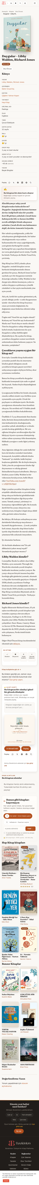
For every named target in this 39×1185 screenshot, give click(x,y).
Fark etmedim (27, 1115)
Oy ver (18, 1131)
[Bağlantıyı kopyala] (30, 182)
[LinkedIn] (22, 182)
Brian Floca (24, 1067)
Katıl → (30, 829)
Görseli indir (12, 749)
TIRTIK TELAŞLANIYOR (9, 1030)
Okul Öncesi (19, 11)
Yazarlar (13, 1161)
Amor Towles (6, 878)
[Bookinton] (3, 3)
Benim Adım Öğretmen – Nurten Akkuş (10, 956)
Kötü (14, 1120)
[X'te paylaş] (17, 754)
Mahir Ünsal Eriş (8, 89)
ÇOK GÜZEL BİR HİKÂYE (27, 995)
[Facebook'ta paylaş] (26, 754)
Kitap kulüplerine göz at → (11, 669)
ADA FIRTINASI (27, 1065)
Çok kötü (23, 1120)
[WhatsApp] (9, 182)
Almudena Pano (25, 999)
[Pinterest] (26, 182)
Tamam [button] (6, 1180)
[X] (13, 182)
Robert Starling (7, 1034)
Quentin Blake (7, 997)
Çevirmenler (13, 1165)
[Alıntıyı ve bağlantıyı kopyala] (31, 754)
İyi (17, 1115)
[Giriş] (25, 3)
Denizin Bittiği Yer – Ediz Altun (10, 918)
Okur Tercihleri (26, 1161)
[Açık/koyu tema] (16, 3)
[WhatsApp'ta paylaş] (13, 754)
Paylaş (26, 749)
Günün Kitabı (26, 1165)
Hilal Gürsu (24, 924)
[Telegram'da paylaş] (22, 754)
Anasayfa (5, 11)
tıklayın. (17, 644)
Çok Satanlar (26, 1157)
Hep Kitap (5, 102)
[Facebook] (18, 182)
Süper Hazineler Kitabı (9, 1066)
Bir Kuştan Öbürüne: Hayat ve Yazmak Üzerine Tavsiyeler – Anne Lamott (28, 877)
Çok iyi (9, 1115)
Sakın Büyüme (8, 994)
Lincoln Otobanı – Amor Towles (9, 874)
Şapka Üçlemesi (27, 1029)
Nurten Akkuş (7, 961)
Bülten (26, 1169)
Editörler (13, 1169)
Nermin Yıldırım (25, 959)
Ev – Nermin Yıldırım (25, 955)
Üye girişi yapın (16, 680)
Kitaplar (11, 11)
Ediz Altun (5, 922)
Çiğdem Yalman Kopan (10, 96)
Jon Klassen (24, 1032)
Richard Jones (18, 82)
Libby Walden (7, 82)
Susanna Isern (7, 1069)
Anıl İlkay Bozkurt (26, 884)
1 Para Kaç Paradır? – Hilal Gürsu (27, 919)
